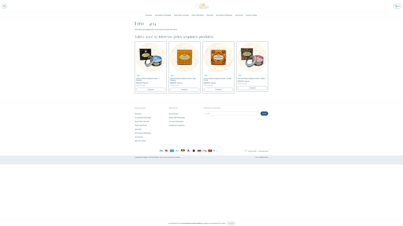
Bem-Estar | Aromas (181, 15)
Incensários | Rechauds (163, 15)
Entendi (231, 223)
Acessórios (239, 15)
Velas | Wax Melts (198, 15)
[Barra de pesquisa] (4, 6)
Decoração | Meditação (224, 15)
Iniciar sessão (252, 151)
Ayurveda (210, 15)
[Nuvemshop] (261, 157)
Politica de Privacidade (177, 118)
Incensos (149, 15)
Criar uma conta (263, 151)
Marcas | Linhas (251, 15)
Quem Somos (174, 114)
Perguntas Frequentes (177, 125)
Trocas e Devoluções (176, 121)
